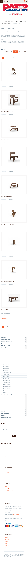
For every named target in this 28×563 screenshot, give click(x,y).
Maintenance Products (5, 398)
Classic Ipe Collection (7, 351)
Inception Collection (7, 358)
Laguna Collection (6, 380)
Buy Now (3, 343)
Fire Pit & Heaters (4, 409)
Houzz (6, 543)
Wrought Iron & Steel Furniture (7, 394)
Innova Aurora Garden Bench (6, 196)
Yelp (5, 547)
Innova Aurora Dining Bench (6, 139)
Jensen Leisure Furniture (21, 21)
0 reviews (11, 86)
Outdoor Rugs (4, 403)
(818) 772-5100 (16, 514)
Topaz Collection (6, 382)
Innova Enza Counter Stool (6, 253)
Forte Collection (6, 364)
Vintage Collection (6, 388)
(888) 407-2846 (19, 516)
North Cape (5, 390)
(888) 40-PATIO (12, 516)
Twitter (6, 537)
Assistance (7, 474)
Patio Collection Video (9, 490)
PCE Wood (5, 392)
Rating (24, 51)
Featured (3, 415)
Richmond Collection (7, 386)
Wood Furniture (9, 21)
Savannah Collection (7, 372)
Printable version (15, 23)
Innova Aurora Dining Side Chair (7, 168)
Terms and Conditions (9, 496)
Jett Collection (6, 366)
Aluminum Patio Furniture (6, 339)
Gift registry (7, 459)
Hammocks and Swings (5, 396)
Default (15, 51)
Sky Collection (6, 374)
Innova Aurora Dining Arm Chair (7, 111)
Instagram (7, 545)
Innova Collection (6, 356)
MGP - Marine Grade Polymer (7, 345)
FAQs (6, 486)
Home (2, 21)
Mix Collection (6, 362)
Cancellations (7, 472)
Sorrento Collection (7, 360)
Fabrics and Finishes (5, 413)
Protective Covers (4, 405)
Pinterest (6, 541)
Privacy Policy (7, 492)
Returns (6, 494)
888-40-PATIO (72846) (15, 15)
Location (6, 476)
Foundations (5, 370)
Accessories (3, 337)
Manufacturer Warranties (6, 417)
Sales (20, 51)
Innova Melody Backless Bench (7, 309)
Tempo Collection (6, 354)
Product (6, 51)
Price (11, 51)
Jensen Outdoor (6, 429)
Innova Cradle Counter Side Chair (7, 224)
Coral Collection (6, 376)
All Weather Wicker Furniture (6, 341)
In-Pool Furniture (4, 401)
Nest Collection (6, 368)
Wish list (6, 456)
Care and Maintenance (9, 488)
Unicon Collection (6, 384)
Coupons (6, 454)
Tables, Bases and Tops (5, 407)
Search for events (8, 461)
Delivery (6, 470)
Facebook (7, 539)
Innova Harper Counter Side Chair (7, 281)
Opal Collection (6, 378)
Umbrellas (3, 411)
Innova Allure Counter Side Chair (7, 83)
